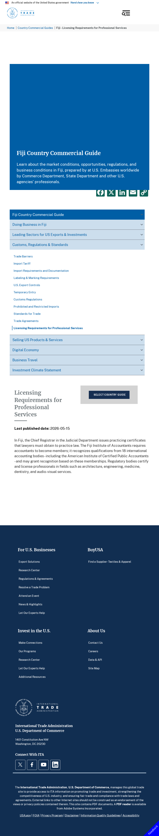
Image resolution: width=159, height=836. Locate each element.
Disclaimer (72, 815)
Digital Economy (25, 350)
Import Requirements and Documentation (41, 270)
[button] (125, 13)
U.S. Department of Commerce (88, 787)
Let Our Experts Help (32, 612)
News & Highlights (30, 604)
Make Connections (30, 642)
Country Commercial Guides (35, 27)
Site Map (93, 668)
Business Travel (24, 360)
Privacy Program (52, 815)
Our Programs (27, 651)
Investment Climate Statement (36, 370)
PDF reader (123, 804)
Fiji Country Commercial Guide (38, 214)
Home (10, 27)
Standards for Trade (27, 313)
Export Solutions (29, 561)
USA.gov (25, 815)
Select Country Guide (110, 394)
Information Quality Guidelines (101, 815)
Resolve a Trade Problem (34, 587)
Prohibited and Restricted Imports (36, 306)
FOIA (36, 815)
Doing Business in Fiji (29, 224)
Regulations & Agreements (36, 578)
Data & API (95, 659)
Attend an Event (29, 595)
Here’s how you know (83, 2)
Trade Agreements (26, 321)
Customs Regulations (28, 299)
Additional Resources (32, 676)
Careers (93, 651)
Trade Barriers (23, 256)
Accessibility (131, 815)
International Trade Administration (43, 787)
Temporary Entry (25, 292)
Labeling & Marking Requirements (36, 278)
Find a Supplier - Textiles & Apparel (109, 561)
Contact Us (95, 642)
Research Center (29, 570)
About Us (96, 630)
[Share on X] (111, 192)
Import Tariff (22, 263)
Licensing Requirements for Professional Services (48, 328)
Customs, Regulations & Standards (40, 244)
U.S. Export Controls (27, 285)
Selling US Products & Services (37, 340)
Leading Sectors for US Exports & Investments (49, 234)
